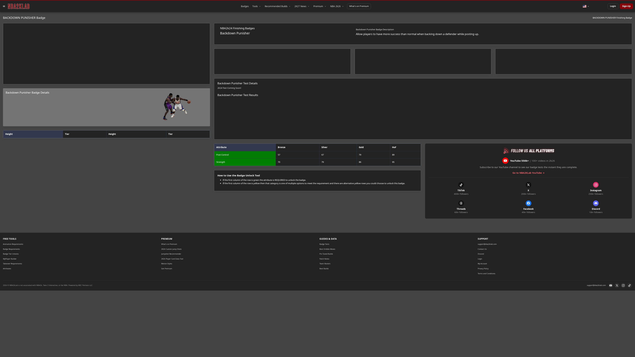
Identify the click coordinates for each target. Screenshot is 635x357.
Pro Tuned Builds (326, 254)
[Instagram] (623, 285)
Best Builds (324, 268)
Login (613, 6)
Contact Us (482, 249)
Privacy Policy (483, 268)
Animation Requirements (13, 244)
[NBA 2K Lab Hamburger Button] (4, 6)
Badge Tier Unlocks (11, 254)
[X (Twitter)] (616, 285)
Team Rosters (324, 263)
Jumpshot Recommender (171, 254)
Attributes (7, 268)
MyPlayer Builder (10, 259)
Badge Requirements (11, 249)
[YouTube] (610, 285)
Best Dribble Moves (327, 249)
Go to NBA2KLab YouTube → (528, 172)
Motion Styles (166, 263)
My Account (482, 263)
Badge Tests (324, 244)
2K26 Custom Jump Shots (171, 249)
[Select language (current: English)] (586, 6)
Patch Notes (324, 259)
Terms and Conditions (486, 273)
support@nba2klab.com (487, 244)
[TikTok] (629, 285)
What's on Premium (359, 6)
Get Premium (166, 268)
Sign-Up (626, 6)
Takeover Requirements (12, 263)
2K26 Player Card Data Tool (172, 259)
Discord (481, 254)
